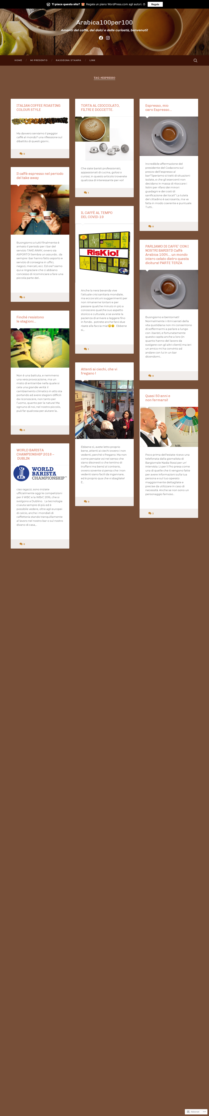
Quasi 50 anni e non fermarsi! (157, 398)
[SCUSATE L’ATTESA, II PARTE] (40, 880)
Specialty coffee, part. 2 (164, 533)
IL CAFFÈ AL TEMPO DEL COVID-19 (96, 215)
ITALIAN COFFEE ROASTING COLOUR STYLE (38, 108)
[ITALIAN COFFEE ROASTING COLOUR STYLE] (40, 121)
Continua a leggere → (160, 213)
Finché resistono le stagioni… (30, 319)
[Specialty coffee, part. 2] (169, 557)
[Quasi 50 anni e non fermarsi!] (169, 427)
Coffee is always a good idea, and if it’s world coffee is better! (104, 667)
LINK (92, 60)
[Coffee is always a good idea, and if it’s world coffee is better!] (104, 697)
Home (18, 60)
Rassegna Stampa (68, 60)
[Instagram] (107, 37)
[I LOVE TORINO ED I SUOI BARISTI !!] (104, 844)
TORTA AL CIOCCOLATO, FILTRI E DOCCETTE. (100, 108)
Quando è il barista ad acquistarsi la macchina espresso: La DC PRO (100, 961)
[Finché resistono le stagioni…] (40, 348)
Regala (155, 4)
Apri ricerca (195, 60)
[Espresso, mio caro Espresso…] (169, 136)
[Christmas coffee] (40, 740)
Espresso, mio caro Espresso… (158, 108)
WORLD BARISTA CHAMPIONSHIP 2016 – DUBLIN (35, 454)
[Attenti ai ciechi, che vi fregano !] (104, 409)
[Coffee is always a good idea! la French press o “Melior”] (169, 702)
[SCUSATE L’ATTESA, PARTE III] (169, 880)
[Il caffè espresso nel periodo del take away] (40, 210)
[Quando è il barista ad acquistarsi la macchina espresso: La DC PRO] (104, 991)
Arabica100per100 (104, 22)
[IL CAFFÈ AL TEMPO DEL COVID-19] (104, 253)
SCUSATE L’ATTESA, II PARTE (40, 854)
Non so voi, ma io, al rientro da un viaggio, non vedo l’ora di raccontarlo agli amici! (104, 526)
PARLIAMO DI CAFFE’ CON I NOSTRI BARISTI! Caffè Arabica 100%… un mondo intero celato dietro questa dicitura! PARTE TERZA (167, 254)
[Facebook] (101, 37)
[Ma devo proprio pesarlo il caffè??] (40, 599)
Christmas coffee (31, 707)
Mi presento (39, 60)
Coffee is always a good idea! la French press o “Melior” (168, 662)
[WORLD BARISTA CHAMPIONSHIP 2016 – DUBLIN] (40, 473)
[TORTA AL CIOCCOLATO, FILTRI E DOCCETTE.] (104, 139)
